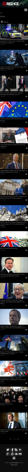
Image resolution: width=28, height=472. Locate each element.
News (5, 22)
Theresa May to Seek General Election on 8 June (13, 119)
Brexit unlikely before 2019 (8, 248)
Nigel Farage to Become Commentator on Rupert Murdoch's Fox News (13, 171)
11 (27, 405)
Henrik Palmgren (14, 462)
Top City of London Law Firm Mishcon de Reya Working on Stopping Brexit (13, 197)
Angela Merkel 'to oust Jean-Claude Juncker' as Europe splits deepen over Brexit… (12, 301)
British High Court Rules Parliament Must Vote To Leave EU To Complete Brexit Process (13, 224)
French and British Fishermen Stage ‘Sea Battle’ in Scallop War (13, 68)
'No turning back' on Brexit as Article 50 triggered (12, 145)
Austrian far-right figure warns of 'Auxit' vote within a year (14, 430)
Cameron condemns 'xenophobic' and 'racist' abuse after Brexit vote (12, 275)
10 (27, 433)
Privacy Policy (14, 464)
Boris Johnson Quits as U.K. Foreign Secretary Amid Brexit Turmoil (11, 93)
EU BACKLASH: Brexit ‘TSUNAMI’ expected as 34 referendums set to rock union (13, 379)
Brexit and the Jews (6, 404)
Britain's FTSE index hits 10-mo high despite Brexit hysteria (11, 353)
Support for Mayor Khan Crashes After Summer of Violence (12, 42)
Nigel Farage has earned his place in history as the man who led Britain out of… (13, 327)
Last (18, 439)
